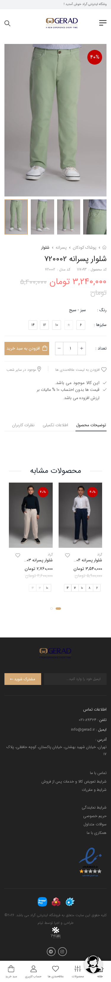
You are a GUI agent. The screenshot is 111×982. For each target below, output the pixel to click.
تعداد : (101, 348)
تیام (40, 923)
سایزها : (100, 325)
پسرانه (61, 247)
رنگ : (102, 310)
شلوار (45, 247)
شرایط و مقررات (94, 790)
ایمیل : (101, 730)
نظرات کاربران (23, 425)
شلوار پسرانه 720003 (36, 560)
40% (94, 57)
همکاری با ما (97, 833)
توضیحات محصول (91, 425)
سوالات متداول (95, 824)
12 (44, 325)
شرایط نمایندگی (94, 807)
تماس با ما (98, 773)
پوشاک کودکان (84, 247)
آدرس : (101, 740)
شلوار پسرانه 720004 (85, 560)
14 (33, 325)
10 (56, 325)
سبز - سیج (77, 310)
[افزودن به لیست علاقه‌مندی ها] (67, 555)
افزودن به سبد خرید (23, 348)
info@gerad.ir (83, 730)
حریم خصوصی (95, 816)
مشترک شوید (24, 679)
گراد (99, 554)
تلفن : (102, 720)
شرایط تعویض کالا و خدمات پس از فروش (74, 781)
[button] (58, 608)
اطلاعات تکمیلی (55, 425)
